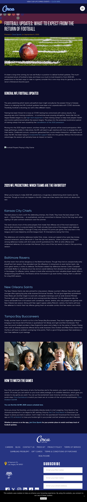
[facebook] (7, 490)
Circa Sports (16, 34)
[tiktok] (31, 490)
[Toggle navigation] (82, 8)
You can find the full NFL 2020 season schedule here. (23, 405)
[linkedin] (25, 490)
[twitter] (13, 490)
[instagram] (19, 490)
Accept (43, 498)
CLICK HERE (55, 1)
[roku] (37, 490)
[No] (84, 496)
